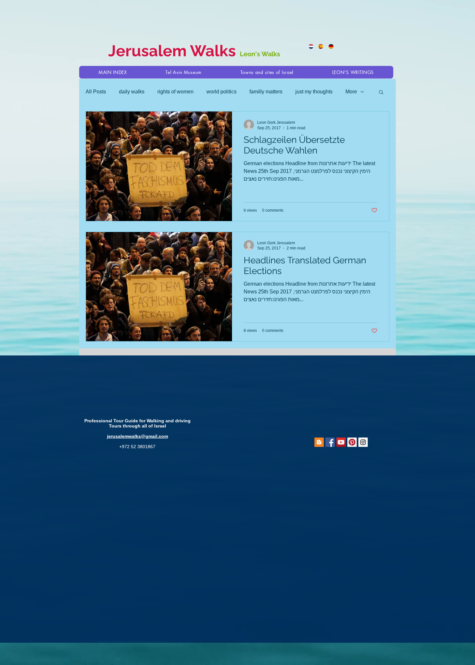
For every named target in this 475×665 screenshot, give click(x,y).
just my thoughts (313, 91)
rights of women (175, 91)
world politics (221, 91)
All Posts (96, 91)
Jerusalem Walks (174, 51)
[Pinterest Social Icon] (352, 442)
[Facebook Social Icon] (330, 442)
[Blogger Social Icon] (319, 442)
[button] (267, 72)
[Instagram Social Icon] (363, 442)
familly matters (265, 91)
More (351, 91)
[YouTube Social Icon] (341, 442)
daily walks (131, 91)
